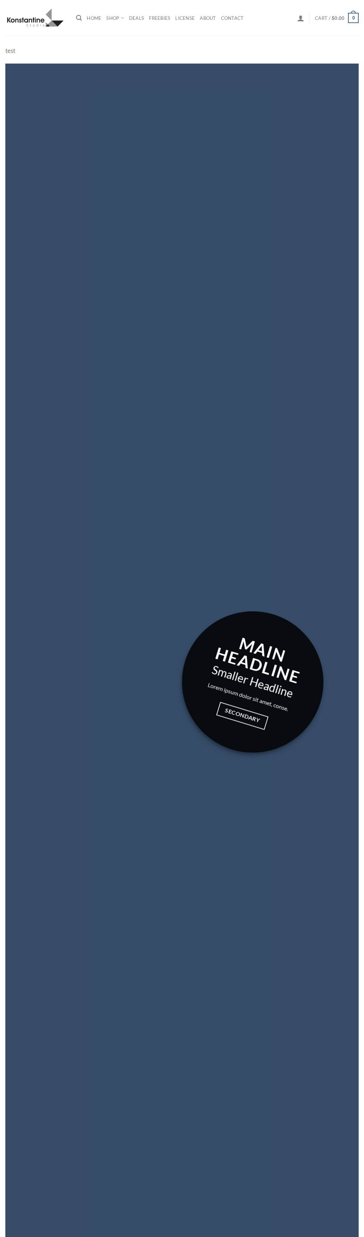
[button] (300, 18)
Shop (112, 18)
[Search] (79, 18)
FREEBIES (159, 18)
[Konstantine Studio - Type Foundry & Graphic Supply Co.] (35, 18)
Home (94, 18)
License (185, 18)
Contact (232, 18)
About (208, 18)
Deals (136, 18)
